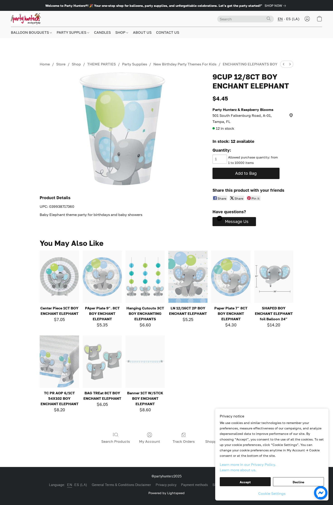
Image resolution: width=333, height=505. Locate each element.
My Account (149, 441)
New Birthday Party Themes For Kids (184, 64)
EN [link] (69, 485)
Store (60, 64)
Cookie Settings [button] (271, 493)
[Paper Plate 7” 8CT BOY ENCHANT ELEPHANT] (230, 277)
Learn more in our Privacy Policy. (248, 464)
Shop (76, 64)
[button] (26, 18)
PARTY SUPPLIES (72, 32)
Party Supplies (134, 64)
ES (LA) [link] (80, 485)
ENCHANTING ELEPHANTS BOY (250, 64)
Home (45, 64)
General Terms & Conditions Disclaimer (121, 485)
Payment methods (194, 485)
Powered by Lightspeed (166, 493)
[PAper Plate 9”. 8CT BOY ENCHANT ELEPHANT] (102, 277)
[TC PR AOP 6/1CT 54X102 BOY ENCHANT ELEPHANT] (59, 361)
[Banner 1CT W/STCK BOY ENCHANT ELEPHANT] (145, 361)
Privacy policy (166, 485)
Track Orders (184, 441)
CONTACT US (167, 32)
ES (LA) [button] (293, 19)
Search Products (115, 441)
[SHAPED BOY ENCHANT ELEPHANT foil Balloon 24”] (273, 277)
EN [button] (280, 19)
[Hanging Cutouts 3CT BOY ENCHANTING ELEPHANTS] (145, 277)
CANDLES (102, 32)
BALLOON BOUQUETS (30, 32)
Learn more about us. (238, 470)
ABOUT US (142, 32)
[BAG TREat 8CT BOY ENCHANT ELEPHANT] (102, 361)
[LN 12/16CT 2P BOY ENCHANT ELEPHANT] (188, 277)
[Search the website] (268, 18)
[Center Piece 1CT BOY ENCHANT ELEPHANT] (59, 277)
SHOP (120, 32)
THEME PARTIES (101, 64)
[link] (276, 5)
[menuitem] (283, 64)
